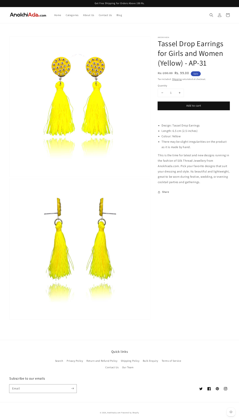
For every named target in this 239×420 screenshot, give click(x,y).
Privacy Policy (75, 360)
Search (59, 360)
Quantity (162, 85)
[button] (211, 15)
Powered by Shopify (130, 412)
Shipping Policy (130, 360)
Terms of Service (171, 360)
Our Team (128, 367)
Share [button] (165, 192)
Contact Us (112, 367)
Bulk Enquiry (150, 360)
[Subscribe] (72, 388)
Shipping (177, 79)
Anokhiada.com (114, 412)
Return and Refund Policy (101, 360)
